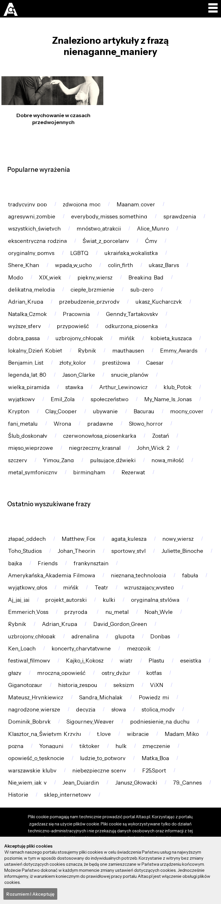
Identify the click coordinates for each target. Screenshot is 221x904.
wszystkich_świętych (34, 228)
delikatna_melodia (31, 289)
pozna (15, 746)
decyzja (85, 709)
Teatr (101, 587)
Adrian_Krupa (25, 301)
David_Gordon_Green (120, 624)
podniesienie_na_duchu (160, 721)
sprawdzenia (179, 216)
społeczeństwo (109, 399)
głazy (14, 673)
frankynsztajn (91, 563)
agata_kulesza (128, 539)
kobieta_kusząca (171, 338)
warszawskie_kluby (32, 770)
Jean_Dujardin (80, 782)
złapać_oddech (27, 539)
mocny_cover (186, 411)
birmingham (89, 472)
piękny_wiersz (95, 277)
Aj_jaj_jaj (18, 600)
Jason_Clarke (78, 375)
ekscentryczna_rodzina (37, 241)
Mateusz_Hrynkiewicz (35, 697)
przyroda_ (76, 612)
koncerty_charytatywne (81, 648)
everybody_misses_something (109, 216)
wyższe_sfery (24, 326)
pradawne (100, 423)
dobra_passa (24, 338)
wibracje (138, 734)
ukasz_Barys (164, 265)
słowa (118, 709)
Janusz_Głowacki (136, 782)
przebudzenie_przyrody (89, 301)
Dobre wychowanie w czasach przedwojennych (53, 118)
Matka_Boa (155, 758)
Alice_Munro (153, 228)
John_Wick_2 (153, 448)
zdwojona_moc (81, 204)
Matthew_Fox (78, 539)
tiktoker (89, 746)
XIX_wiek (50, 277)
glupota (124, 636)
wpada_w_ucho (73, 265)
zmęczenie (156, 746)
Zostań (160, 436)
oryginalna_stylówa (155, 600)
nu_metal (117, 612)
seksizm (123, 685)
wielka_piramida (28, 387)
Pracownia (76, 314)
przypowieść (73, 326)
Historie (18, 794)
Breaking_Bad (145, 277)
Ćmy (151, 241)
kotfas (154, 673)
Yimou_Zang (58, 460)
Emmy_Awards (178, 350)
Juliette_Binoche (182, 551)
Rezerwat (133, 472)
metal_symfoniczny (32, 472)
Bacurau (144, 411)
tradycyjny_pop (27, 204)
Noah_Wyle (158, 612)
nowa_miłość (167, 460)
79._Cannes (187, 782)
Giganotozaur (25, 685)
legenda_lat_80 (27, 375)
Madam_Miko (182, 734)
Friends (48, 563)
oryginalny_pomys (31, 253)
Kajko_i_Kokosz (85, 660)
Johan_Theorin (76, 551)
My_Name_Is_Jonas (168, 399)
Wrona (62, 423)
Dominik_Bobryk (29, 721)
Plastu (156, 660)
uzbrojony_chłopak (79, 338)
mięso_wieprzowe (30, 448)
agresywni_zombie (31, 216)
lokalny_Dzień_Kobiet (35, 350)
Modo (15, 277)
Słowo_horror (146, 423)
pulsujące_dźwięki (113, 460)
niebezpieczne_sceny (99, 770)
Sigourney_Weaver (90, 721)
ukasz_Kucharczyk (159, 301)
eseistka (190, 660)
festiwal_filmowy (29, 660)
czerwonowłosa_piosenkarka (99, 436)
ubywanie (105, 411)
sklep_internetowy (67, 794)
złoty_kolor (72, 362)
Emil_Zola (63, 399)
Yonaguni (51, 746)
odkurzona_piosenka (131, 326)
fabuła (190, 575)
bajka (15, 563)
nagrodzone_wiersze (34, 709)
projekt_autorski (66, 600)
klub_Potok (177, 387)
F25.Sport (154, 770)
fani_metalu (23, 423)
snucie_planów (129, 375)
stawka (74, 387)
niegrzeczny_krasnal (95, 448)
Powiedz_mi (154, 697)
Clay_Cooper (61, 411)
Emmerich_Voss (28, 612)
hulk (121, 746)
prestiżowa (116, 362)
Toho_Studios (25, 551)
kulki (109, 600)
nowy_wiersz (178, 539)
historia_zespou (77, 685)
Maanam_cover (136, 204)
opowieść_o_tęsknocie (36, 758)
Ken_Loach (22, 648)
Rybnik (87, 350)
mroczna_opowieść (61, 673)
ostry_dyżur (116, 673)
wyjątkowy (21, 399)
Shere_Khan (23, 265)
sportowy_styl (128, 551)
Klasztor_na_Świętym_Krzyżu (44, 734)
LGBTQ (79, 253)
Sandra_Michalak (101, 697)
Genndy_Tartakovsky (132, 314)
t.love (104, 734)
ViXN (156, 685)
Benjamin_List (25, 362)
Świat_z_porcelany (106, 241)
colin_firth (120, 265)
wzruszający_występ (149, 587)
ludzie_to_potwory (102, 758)
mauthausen (128, 350)
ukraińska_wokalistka (131, 253)
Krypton (18, 411)
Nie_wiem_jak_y (27, 782)
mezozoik (139, 648)
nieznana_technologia (138, 575)
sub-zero (141, 289)
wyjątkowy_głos (27, 587)
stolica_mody (158, 709)
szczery (17, 460)
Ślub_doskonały (27, 436)
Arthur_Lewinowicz (123, 387)
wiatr (126, 660)
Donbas (160, 636)
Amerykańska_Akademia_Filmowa (51, 575)
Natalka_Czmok (27, 314)
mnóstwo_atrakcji (99, 228)
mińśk (127, 338)
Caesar (155, 362)
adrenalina (85, 636)
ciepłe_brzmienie (92, 289)
